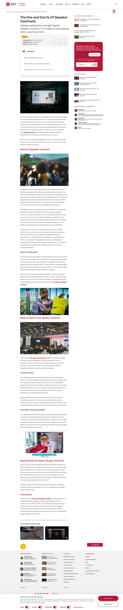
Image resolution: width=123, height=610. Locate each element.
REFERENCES (75, 4)
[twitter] (58, 42)
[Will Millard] (75, 111)
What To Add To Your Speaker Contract (37, 64)
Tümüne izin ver (108, 598)
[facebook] (54, 42)
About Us (87, 556)
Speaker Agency (10, 11)
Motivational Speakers (69, 556)
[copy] (65, 42)
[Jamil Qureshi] (21, 564)
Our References (89, 565)
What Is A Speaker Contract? (33, 58)
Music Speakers (68, 565)
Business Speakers (68, 562)
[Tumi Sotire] (75, 115)
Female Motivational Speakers (71, 573)
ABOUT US (67, 4)
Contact (87, 568)
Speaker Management (90, 559)
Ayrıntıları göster (78, 607)
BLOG (82, 4)
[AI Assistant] (114, 11)
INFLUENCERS (59, 4)
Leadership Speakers (69, 576)
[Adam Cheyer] (21, 581)
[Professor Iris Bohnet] (21, 570)
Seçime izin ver (108, 604)
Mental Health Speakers (69, 579)
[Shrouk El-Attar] (75, 124)
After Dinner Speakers (69, 559)
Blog (17, 11)
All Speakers (23, 587)
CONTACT (88, 4)
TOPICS (51, 4)
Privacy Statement (91, 60)
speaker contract (29, 132)
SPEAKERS (43, 4)
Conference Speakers (69, 568)
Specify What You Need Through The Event (38, 70)
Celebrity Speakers (68, 570)
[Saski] (75, 129)
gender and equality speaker (41, 498)
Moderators (67, 582)
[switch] (40, 607)
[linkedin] (61, 42)
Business (22, 11)
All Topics (66, 587)
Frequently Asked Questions (92, 570)
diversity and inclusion (38, 358)
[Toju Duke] (75, 120)
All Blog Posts (45, 587)
